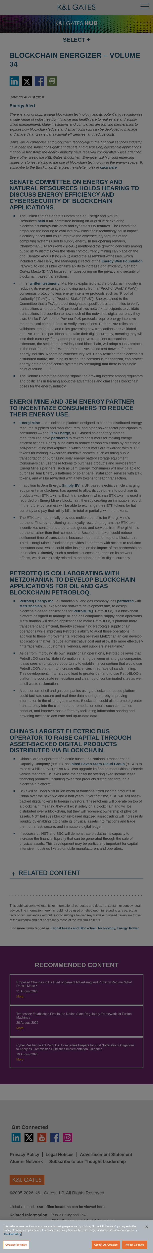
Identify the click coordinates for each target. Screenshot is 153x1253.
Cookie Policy (12, 1234)
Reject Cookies (135, 1244)
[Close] (146, 1226)
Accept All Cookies (106, 1244)
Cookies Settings (16, 1244)
